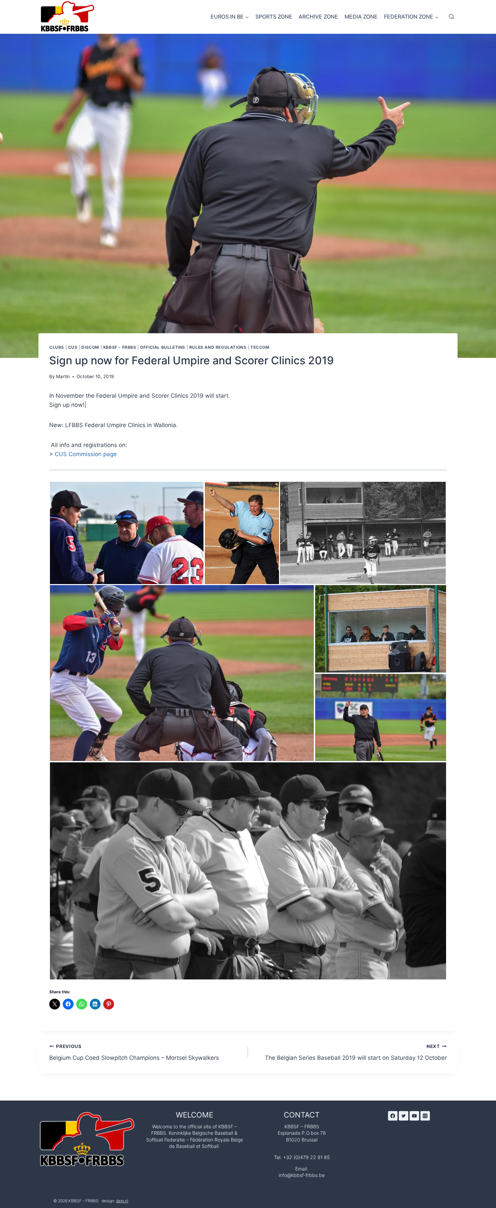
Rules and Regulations (218, 347)
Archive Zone (318, 16)
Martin (63, 376)
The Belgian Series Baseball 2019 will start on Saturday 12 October (356, 1052)
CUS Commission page (86, 454)
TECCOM (260, 347)
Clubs (56, 347)
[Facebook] (392, 1116)
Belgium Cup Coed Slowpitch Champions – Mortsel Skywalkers (134, 1052)
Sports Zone (273, 16)
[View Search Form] (451, 17)
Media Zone (361, 16)
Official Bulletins (162, 347)
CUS (73, 347)
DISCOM (90, 347)
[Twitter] (403, 1116)
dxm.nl (122, 1200)
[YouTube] (414, 1116)
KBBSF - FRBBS (119, 347)
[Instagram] (425, 1116)
